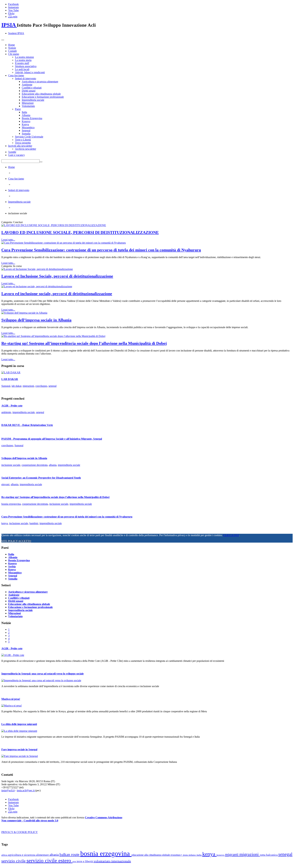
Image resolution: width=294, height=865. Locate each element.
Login (14, 16)
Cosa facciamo (16, 75)
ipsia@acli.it (8, 790)
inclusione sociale (10, 465)
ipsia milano (190, 855)
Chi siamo (13, 54)
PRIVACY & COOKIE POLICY (19, 832)
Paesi (18, 109)
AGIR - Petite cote (11, 405)
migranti (232, 854)
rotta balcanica (269, 854)
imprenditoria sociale (23, 412)
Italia (24, 112)
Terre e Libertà (23, 139)
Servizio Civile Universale (29, 136)
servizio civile (14, 861)
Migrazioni (28, 103)
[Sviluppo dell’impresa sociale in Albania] (24, 312)
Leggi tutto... (8, 239)
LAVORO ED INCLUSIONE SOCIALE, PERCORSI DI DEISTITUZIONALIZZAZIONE (80, 232)
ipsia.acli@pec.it (26, 790)
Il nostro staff (22, 63)
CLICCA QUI (231, 535)
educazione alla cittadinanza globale (151, 854)
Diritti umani (28, 90)
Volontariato (28, 106)
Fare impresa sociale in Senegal (19, 749)
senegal (52, 385)
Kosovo (26, 121)
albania (52, 465)
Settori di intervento (25, 78)
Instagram (13, 7)
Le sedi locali (22, 69)
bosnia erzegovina (11, 503)
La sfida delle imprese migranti (19, 724)
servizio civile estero (49, 860)
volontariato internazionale (112, 861)
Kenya (25, 124)
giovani (5, 484)
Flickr (11, 13)
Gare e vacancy (16, 155)
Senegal (26, 130)
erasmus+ (177, 854)
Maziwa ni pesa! (10, 699)
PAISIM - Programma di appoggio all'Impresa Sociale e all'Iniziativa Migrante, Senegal (51, 438)
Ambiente (27, 84)
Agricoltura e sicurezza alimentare (40, 81)
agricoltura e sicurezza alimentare (29, 854)
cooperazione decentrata (34, 465)
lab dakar (16, 385)
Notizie (12, 47)
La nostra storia (23, 60)
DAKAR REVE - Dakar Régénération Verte (27, 425)
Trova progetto (23, 142)
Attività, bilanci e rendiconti (30, 72)
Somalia (26, 133)
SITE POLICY (9, 541)
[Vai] (41, 161)
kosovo (221, 854)
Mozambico (28, 127)
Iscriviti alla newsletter (20, 145)
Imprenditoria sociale (33, 99)
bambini (33, 523)
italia (199, 854)
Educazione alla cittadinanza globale (41, 93)
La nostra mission (24, 57)
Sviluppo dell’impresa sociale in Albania (36, 320)
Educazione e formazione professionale (43, 96)
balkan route (70, 854)
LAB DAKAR (9, 379)
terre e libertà (85, 861)
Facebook (13, 4)
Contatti (12, 50)
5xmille (12, 151)
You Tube (13, 10)
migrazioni (28, 385)
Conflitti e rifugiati (32, 87)
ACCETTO (24, 541)
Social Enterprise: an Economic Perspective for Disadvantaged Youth (41, 477)
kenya (4, 523)
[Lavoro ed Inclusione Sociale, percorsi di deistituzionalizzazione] (37, 269)
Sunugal (5, 385)
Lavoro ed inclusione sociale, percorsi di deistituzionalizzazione (56, 293)
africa (4, 854)
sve (74, 861)
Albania (26, 115)
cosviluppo (41, 385)
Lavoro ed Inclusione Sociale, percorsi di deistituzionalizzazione (57, 276)
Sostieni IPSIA (16, 33)
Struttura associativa (25, 66)
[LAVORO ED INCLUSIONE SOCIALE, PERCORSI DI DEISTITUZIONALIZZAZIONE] (53, 225)
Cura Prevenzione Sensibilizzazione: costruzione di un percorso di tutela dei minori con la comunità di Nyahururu (101, 250)
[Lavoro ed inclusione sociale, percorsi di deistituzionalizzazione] (36, 286)
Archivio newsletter (25, 148)
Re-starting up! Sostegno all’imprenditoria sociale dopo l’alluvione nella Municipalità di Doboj (84, 343)
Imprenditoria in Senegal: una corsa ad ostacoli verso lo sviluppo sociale (42, 673)
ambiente (6, 412)
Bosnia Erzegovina (32, 118)
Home (11, 44)
